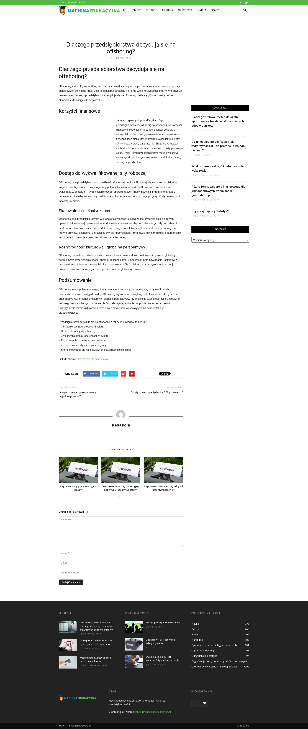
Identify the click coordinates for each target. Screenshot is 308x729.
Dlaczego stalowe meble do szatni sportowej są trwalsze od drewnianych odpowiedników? (217, 121)
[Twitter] (246, 2)
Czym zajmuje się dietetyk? (210, 211)
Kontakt (82, 2)
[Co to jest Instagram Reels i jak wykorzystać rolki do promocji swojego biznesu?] (68, 645)
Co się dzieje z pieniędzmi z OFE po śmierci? (157, 392)
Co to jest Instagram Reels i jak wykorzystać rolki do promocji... (96, 642)
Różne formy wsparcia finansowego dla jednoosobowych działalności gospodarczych (218, 191)
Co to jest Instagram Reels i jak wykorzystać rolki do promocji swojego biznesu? (218, 146)
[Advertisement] (154, 28)
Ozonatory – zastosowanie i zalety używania (161, 642)
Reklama (72, 2)
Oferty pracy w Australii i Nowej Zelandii (214, 666)
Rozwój (216, 10)
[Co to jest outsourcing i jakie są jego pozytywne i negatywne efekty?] (120, 470)
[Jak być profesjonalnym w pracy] (134, 627)
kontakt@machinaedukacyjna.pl (152, 711)
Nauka (201, 10)
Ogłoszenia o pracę (202, 650)
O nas (61, 2)
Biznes (136, 10)
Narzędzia (185, 10)
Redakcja (121, 425)
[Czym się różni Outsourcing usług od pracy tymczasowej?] (163, 470)
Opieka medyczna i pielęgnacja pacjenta (214, 645)
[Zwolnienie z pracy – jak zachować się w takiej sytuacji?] (134, 661)
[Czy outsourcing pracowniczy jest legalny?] (78, 470)
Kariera (167, 10)
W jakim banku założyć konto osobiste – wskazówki (95, 660)
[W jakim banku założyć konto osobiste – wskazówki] (68, 662)
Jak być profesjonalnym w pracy (163, 623)
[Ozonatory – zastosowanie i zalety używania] (134, 644)
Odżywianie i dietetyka (204, 655)
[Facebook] (240, 2)
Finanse (151, 10)
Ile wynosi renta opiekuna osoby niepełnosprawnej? (77, 394)
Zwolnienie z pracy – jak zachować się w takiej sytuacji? (162, 659)
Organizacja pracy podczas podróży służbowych (219, 661)
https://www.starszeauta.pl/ (92, 358)
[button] (245, 10)
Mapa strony (243, 725)
